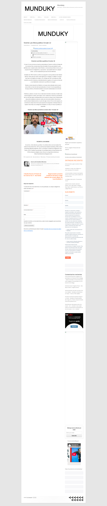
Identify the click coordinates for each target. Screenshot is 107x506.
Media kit (25, 17)
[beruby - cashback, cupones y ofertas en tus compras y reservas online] (74, 320)
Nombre (26, 205)
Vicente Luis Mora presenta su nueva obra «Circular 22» (44, 54)
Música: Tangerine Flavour (73, 287)
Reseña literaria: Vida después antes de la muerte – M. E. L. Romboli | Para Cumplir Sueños (73, 306)
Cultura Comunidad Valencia (65, 17)
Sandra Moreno (27, 45)
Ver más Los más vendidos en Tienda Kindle (73, 157)
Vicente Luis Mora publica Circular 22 (39, 52)
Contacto (62, 19)
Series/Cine (53, 17)
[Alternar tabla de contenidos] (53, 51)
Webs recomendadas (28, 19)
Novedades (57, 157)
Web (25, 214)
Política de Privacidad (71, 19)
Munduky (60, 5)
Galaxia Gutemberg (51, 157)
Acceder (34, 497)
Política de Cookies (27, 22)
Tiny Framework (29, 497)
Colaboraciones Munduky (40, 19)
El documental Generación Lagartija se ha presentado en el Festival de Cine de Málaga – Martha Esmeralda (74, 278)
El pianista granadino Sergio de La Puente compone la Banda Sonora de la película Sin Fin (74, 300)
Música (39, 17)
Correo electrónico (28, 210)
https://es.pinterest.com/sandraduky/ (73, 469)
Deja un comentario (43, 45)
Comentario (27, 191)
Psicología (46, 17)
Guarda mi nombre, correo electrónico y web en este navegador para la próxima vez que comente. (42, 222)
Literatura (32, 17)
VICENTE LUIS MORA (36, 57)
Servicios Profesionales (52, 19)
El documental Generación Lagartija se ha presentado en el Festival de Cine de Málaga (74, 281)
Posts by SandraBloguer (73, 441)
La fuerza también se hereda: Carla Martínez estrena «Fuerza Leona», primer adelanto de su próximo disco (74, 175)
